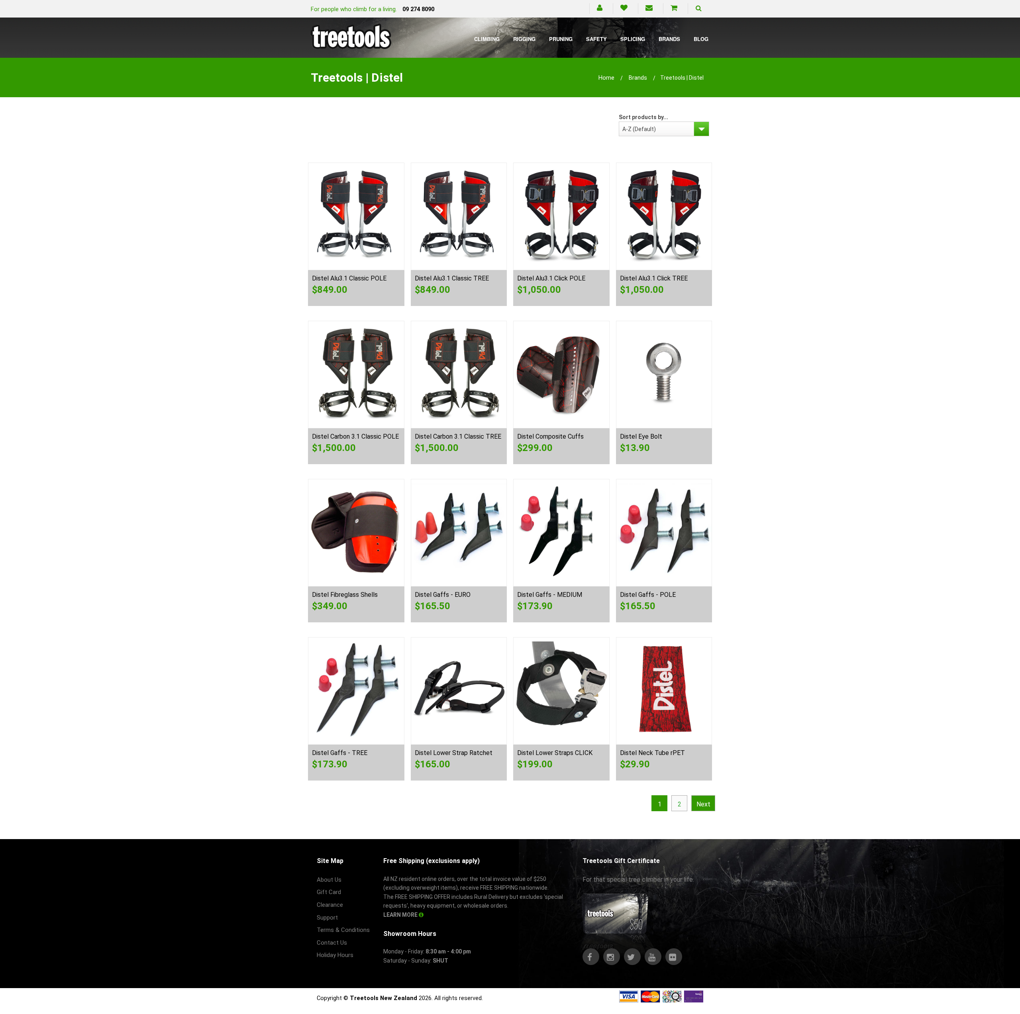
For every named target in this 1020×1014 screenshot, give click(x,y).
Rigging (524, 39)
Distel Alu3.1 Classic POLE (349, 278)
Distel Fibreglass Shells (345, 594)
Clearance (330, 904)
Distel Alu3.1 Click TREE (654, 278)
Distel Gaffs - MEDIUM (549, 594)
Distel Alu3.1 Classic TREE (452, 278)
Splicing (632, 39)
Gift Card (329, 892)
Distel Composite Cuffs (550, 436)
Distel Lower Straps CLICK (554, 753)
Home (606, 77)
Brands (669, 39)
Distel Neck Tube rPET (652, 753)
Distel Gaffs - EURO (443, 594)
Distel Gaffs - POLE (648, 594)
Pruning (561, 39)
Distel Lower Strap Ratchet (453, 753)
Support (327, 917)
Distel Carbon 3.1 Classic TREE (458, 436)
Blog (701, 39)
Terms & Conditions (343, 930)
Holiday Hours (335, 955)
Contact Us (332, 942)
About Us (329, 879)
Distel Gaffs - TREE (339, 753)
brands (638, 77)
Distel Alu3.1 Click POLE (551, 278)
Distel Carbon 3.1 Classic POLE (355, 436)
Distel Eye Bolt (641, 436)
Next (703, 804)
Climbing (487, 39)
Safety (596, 39)
